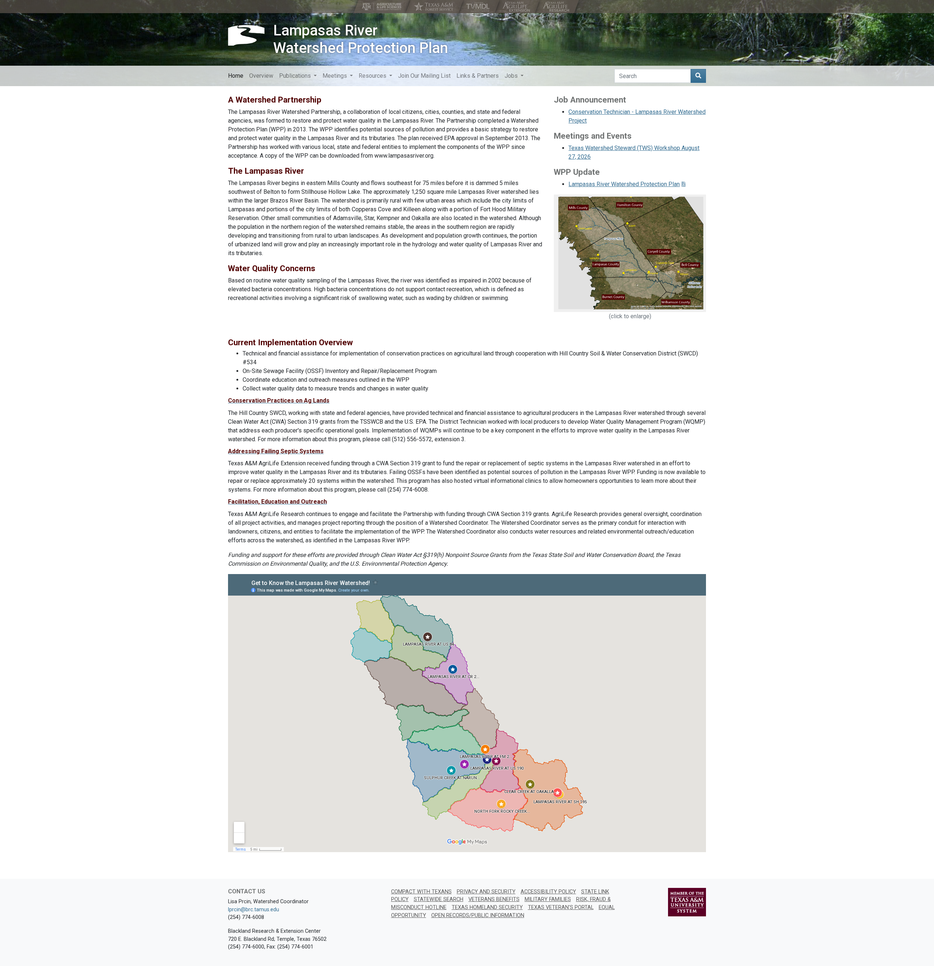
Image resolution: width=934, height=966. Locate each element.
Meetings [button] (335, 75)
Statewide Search (438, 899)
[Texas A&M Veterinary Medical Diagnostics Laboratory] (478, 6)
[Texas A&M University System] (687, 902)
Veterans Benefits (494, 899)
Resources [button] (373, 75)
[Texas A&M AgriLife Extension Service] (517, 6)
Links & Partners (477, 75)
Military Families (548, 899)
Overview (261, 75)
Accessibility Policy (548, 892)
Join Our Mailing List (424, 75)
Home (235, 75)
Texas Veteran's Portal (561, 907)
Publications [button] (295, 75)
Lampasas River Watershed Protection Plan (360, 39)
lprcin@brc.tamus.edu (253, 910)
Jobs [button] (512, 75)
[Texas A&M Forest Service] (434, 6)
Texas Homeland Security (487, 907)
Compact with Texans (421, 892)
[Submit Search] (698, 76)
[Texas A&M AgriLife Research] (556, 6)
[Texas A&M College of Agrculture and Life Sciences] (382, 6)
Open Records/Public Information (477, 915)
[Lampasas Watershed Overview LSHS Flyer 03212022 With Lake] (630, 252)
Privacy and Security (486, 892)
